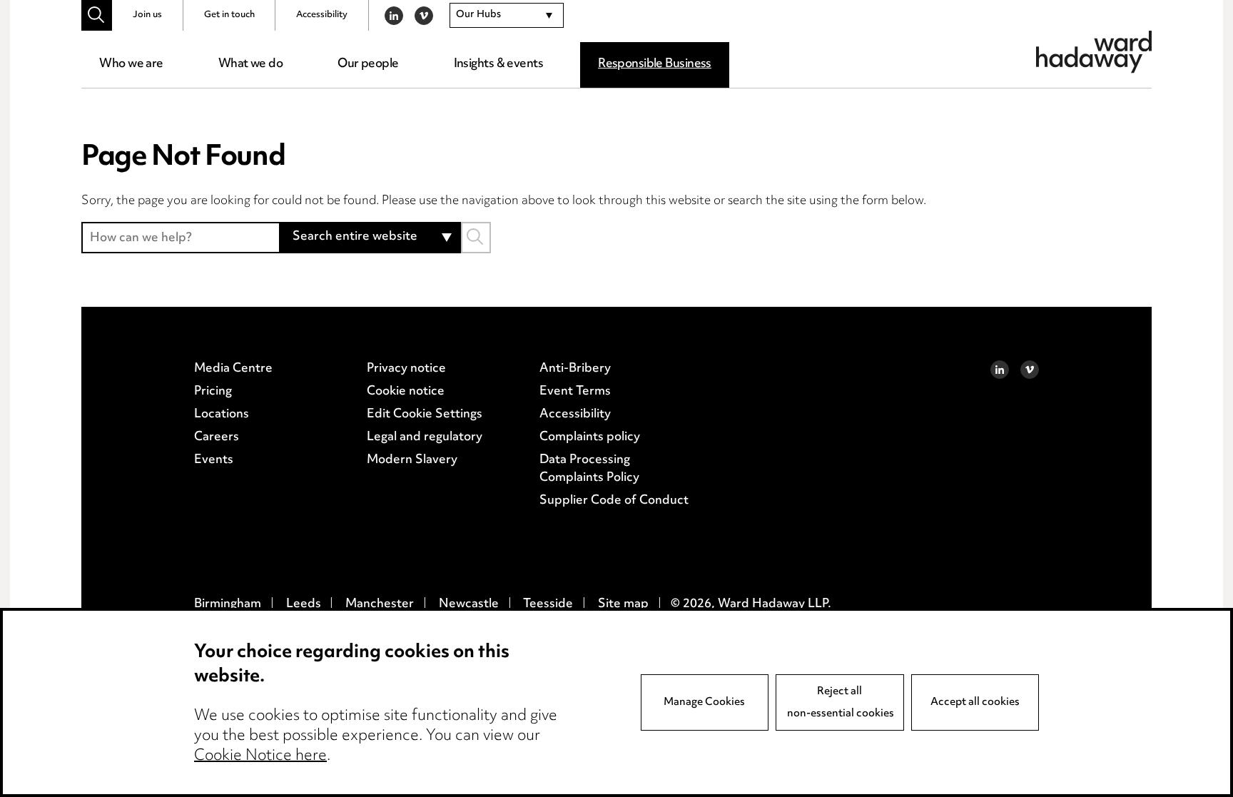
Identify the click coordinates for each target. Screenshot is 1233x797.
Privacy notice (406, 369)
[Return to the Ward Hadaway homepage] (1094, 52)
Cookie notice (406, 392)
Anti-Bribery (575, 369)
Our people (368, 64)
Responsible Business (654, 64)
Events (213, 460)
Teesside (548, 604)
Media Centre (233, 369)
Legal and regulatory (424, 437)
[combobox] (507, 16)
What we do (250, 64)
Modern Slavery (412, 460)
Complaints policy (589, 437)
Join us (147, 15)
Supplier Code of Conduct (614, 501)
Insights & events (498, 64)
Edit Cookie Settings (424, 414)
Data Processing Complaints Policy (589, 469)
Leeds (303, 604)
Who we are (131, 64)
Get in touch (229, 15)
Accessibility (321, 15)
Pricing (213, 392)
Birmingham (227, 604)
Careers (216, 437)
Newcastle (469, 604)
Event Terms (575, 392)
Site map (623, 604)
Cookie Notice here (260, 756)
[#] (96, 15)
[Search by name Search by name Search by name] (476, 237)
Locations (221, 414)
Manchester (379, 604)
